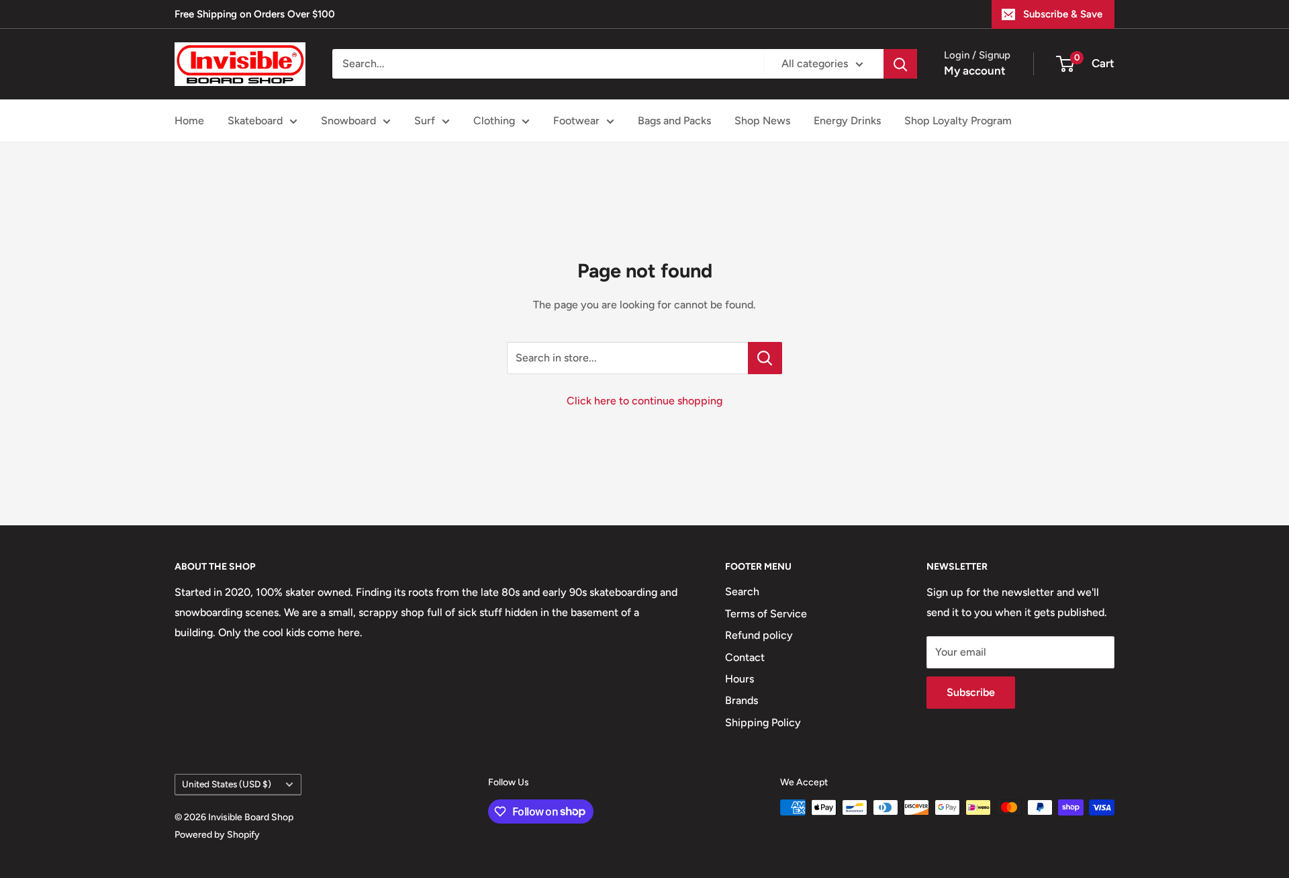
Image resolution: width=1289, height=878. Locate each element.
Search (742, 591)
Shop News (762, 120)
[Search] (900, 64)
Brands (741, 700)
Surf (424, 120)
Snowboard (348, 120)
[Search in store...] (765, 358)
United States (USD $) (226, 784)
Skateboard (255, 120)
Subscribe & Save (1062, 14)
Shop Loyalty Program (958, 120)
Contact (745, 657)
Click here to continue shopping (644, 400)
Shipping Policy (763, 722)
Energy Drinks (847, 120)
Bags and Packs (674, 120)
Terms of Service (766, 613)
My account (975, 70)
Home (189, 120)
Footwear (576, 120)
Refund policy (759, 635)
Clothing (494, 120)
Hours (739, 678)
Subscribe (971, 692)
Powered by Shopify (217, 834)
